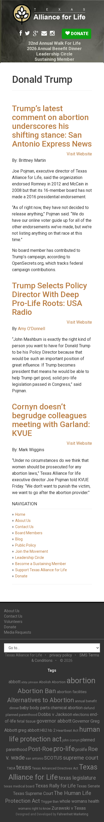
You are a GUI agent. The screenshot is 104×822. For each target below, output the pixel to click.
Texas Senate (88, 786)
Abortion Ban (37, 691)
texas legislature (77, 778)
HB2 (43, 730)
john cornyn (71, 740)
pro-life (64, 749)
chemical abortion (67, 707)
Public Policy (25, 545)
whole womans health (79, 801)
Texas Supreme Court (33, 793)
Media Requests (17, 632)
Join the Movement (31, 551)
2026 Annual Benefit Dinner (54, 48)
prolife (81, 749)
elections (81, 714)
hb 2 (51, 730)
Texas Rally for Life (55, 786)
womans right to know (34, 808)
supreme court (80, 757)
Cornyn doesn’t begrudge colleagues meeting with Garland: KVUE (51, 420)
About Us (23, 520)
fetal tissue (26, 721)
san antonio (34, 758)
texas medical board (19, 786)
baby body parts (35, 707)
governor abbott (54, 721)
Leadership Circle (54, 54)
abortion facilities (72, 692)
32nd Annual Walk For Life (54, 43)
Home (20, 514)
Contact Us (24, 527)
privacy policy (61, 655)
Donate (79, 33)
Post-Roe (40, 749)
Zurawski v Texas (68, 808)
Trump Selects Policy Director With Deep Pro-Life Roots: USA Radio (49, 299)
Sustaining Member (54, 59)
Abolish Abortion (52, 682)
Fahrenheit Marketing (72, 814)
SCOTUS (53, 758)
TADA (11, 768)
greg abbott (28, 730)
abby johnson (29, 682)
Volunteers (13, 621)
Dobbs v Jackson (55, 714)
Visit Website (79, 153)
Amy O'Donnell (31, 328)
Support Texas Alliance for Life (41, 570)
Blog (19, 539)
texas (23, 767)
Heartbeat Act (67, 730)
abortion (80, 680)
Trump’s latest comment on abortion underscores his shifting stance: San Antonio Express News (52, 126)
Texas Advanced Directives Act (55, 768)
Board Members (28, 533)
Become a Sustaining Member (40, 564)
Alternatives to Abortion (40, 700)
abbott (15, 681)
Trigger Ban (50, 801)
